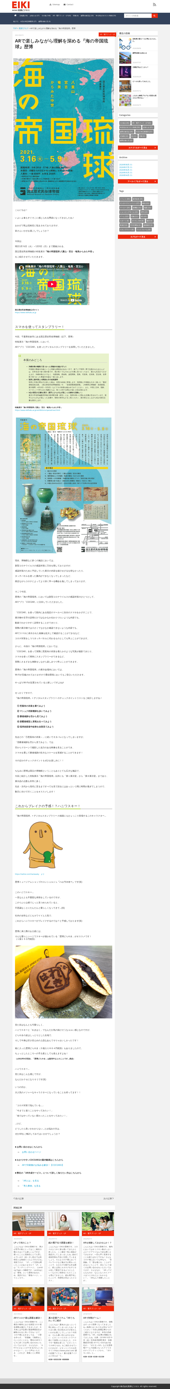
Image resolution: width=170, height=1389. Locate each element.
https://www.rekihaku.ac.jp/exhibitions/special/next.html (37, 410)
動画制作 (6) (148, 225)
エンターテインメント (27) (129, 203)
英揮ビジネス (30, 6)
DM (50, 1359)
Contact (69, 4)
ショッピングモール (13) (129, 212)
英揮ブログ (23, 28)
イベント (65, 1359)
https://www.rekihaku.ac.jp (25, 312)
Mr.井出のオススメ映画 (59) (106, 15)
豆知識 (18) (24, 15)
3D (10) (143, 216)
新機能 (101, 1356)
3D (85, 1356)
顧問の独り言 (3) (44, 21)
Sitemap (56, 4)
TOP (15, 28)
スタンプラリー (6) (126, 230)
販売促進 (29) (138, 199)
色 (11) (15, 21)
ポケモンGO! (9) (137, 221)
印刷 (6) (76, 15)
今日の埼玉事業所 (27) (28, 21)
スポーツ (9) (124, 221)
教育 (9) (149, 221)
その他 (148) (46, 15)
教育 (95, 1356)
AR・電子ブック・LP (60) (62, 15)
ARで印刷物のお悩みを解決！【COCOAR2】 (43, 1165)
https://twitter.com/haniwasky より (29, 874)
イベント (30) (125, 199)
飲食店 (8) (123, 225)
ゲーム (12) (124, 216)
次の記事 (107, 1198)
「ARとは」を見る (31, 1180)
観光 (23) (145, 203)
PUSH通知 (57, 1359)
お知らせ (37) (34, 15)
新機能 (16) (137, 208)
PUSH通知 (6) (135, 225)
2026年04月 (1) (125, 175)
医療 (89, 1356)
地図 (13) (147, 208)
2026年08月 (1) (125, 164)
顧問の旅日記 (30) (87, 15)
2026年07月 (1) (125, 167)
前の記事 (19, 1198)
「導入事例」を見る (31, 1185)
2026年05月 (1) (125, 172)
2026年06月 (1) (125, 170)
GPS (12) (144, 212)
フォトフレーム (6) (143, 230)
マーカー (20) (125, 208)
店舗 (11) (134, 216)
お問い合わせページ (31, 1152)
